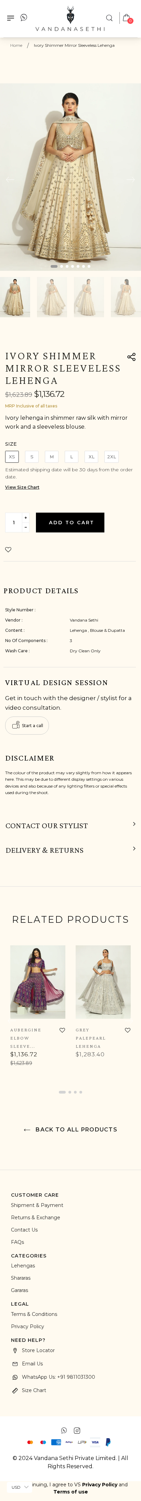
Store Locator (38, 1350)
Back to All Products (75, 1129)
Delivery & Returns (44, 850)
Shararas (20, 1278)
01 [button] (54, 266)
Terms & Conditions (34, 1314)
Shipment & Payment (37, 1205)
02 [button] (61, 266)
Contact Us (24, 1230)
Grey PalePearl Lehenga (91, 1038)
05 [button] (78, 266)
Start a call (32, 725)
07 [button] (89, 266)
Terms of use (70, 1492)
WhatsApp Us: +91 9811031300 (58, 1377)
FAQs (17, 1242)
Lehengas (23, 1266)
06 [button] (83, 266)
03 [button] (67, 266)
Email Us (32, 1364)
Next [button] (131, 179)
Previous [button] (10, 179)
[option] (70, 177)
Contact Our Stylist (46, 825)
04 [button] (72, 266)
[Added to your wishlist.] (9, 550)
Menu (12, 18)
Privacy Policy (27, 1326)
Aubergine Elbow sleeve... (25, 1038)
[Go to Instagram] (77, 1430)
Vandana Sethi (84, 620)
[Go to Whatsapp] (63, 1430)
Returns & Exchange (35, 1217)
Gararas (19, 1290)
